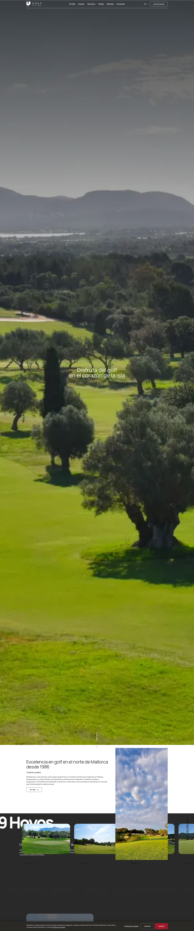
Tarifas (101, 4)
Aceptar (161, 926)
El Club (72, 4)
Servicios (91, 4)
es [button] (145, 4)
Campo (81, 4)
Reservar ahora (158, 4)
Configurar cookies (131, 926)
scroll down (97, 736)
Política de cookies (59, 927)
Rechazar (147, 926)
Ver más (33, 790)
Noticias (110, 4)
